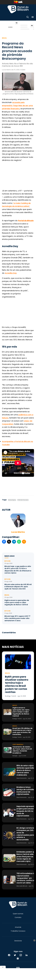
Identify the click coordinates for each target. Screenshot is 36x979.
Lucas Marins (18, 532)
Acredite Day (11, 273)
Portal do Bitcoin (18, 9)
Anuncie (18, 927)
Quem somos (18, 914)
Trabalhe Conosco (18, 931)
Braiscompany (12, 500)
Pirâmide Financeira (23, 500)
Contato (18, 917)
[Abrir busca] (27, 17)
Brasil (4, 38)
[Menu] (32, 17)
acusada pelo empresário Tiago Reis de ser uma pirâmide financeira (17, 105)
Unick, (26, 421)
